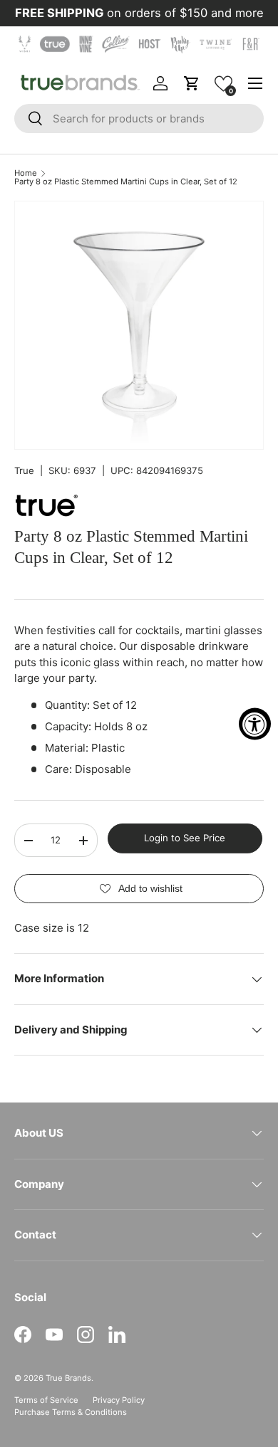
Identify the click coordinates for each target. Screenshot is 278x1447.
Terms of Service (46, 1400)
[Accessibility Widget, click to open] (255, 723)
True (24, 470)
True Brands (68, 1378)
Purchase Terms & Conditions (70, 1412)
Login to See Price (184, 837)
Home (25, 173)
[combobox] (139, 118)
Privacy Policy (119, 1400)
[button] (223, 84)
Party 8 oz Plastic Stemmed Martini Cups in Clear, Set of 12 (125, 182)
